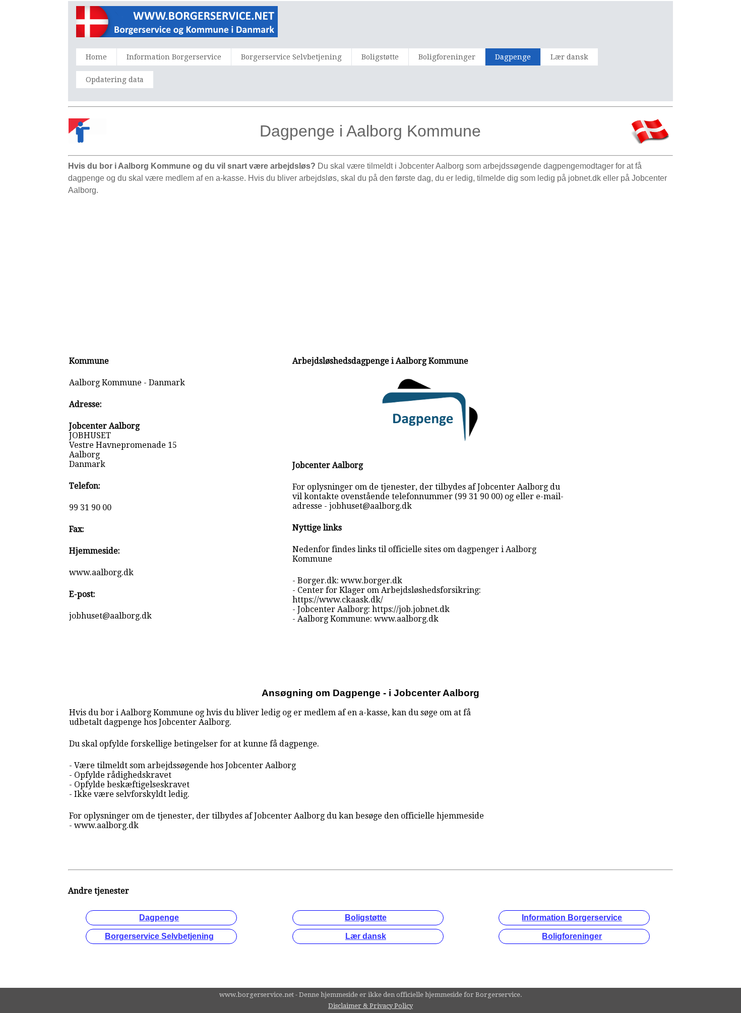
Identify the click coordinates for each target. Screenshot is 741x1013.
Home (96, 57)
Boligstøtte (380, 57)
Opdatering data (115, 80)
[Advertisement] (370, 270)
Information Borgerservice (174, 57)
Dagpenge (513, 57)
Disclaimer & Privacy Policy (370, 1005)
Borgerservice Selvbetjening (291, 57)
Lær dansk (569, 57)
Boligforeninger (446, 57)
